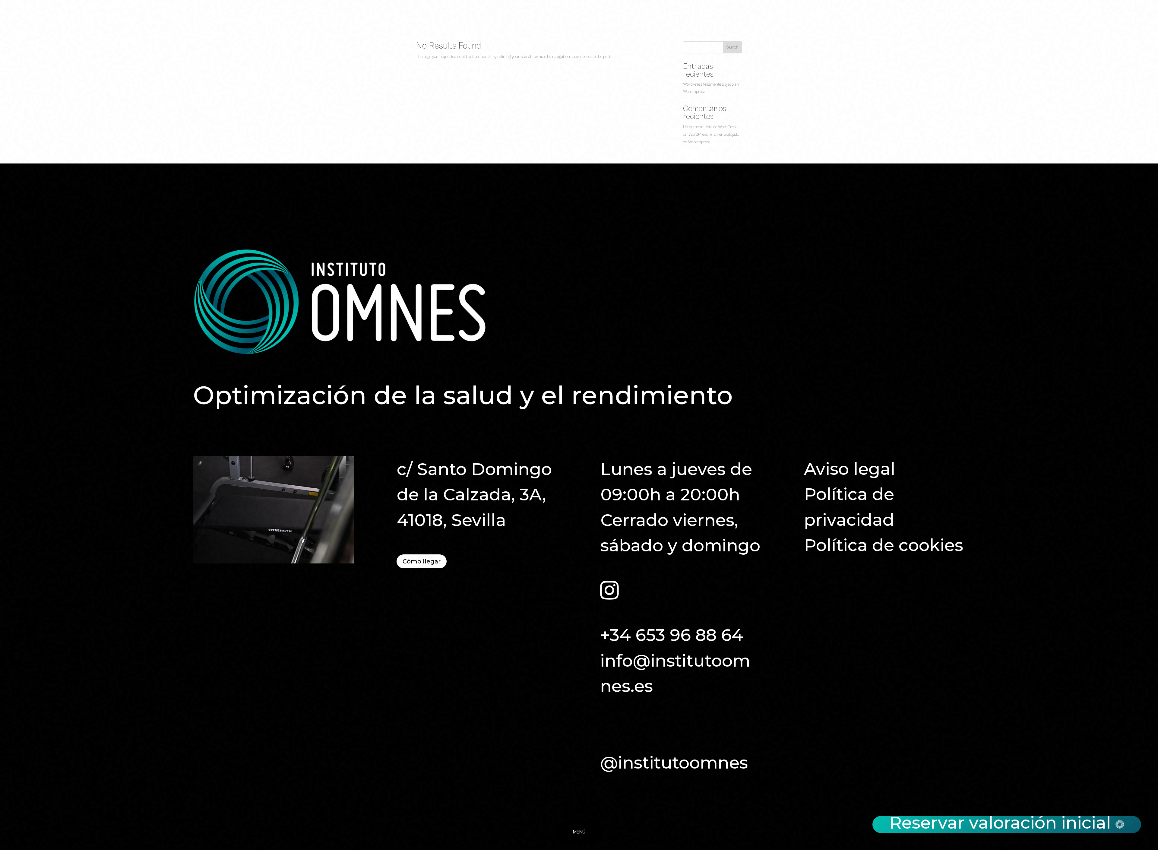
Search (732, 47)
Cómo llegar (422, 561)
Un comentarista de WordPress (710, 127)
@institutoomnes (674, 762)
